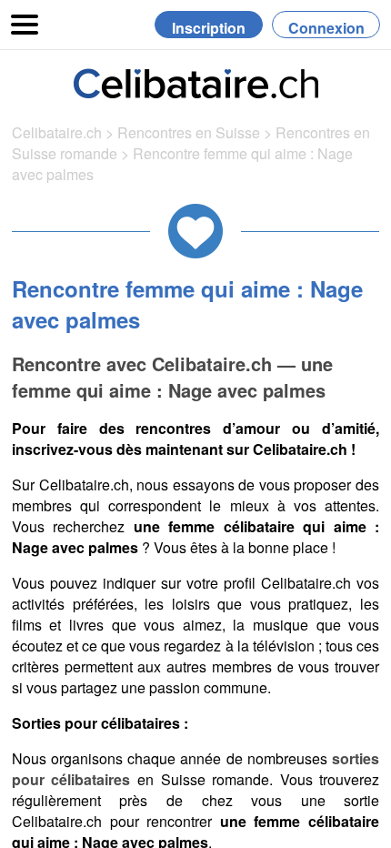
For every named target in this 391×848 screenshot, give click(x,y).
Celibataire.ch (57, 132)
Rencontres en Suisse (188, 132)
